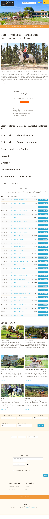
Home (7, 26)
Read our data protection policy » (20, 472)
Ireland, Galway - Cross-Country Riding (35, 369)
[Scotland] (36, 390)
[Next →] (46, 56)
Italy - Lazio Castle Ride (7, 369)
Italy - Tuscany (29, 340)
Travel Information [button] (10, 169)
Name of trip (5, 423)
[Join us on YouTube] (24, 446)
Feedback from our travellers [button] (15, 176)
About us (27, 486)
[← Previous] (3, 56)
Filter (21, 188)
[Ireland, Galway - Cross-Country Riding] (36, 361)
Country (20, 415)
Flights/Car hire (12, 490)
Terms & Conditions (13, 488)
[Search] (35, 3)
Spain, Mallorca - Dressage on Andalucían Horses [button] (24, 126)
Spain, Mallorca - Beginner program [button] (18, 142)
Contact (41, 26)
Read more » (3, 351)
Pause (46, 68)
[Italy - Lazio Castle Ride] (12, 361)
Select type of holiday (7, 415)
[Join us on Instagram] (26, 446)
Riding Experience (34, 26)
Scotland (27, 398)
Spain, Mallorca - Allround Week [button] (16, 135)
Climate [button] (4, 162)
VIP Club (27, 488)
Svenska (39, 3)
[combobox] (8, 418)
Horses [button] (4, 156)
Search (41, 425)
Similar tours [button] (7, 323)
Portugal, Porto (5, 398)
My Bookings (25, 26)
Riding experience (39, 415)
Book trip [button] (24, 102)
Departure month (22, 423)
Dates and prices (9, 183)
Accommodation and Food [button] (13, 149)
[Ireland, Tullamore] (12, 332)
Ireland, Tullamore (5, 340)
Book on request (43, 199)
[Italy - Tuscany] (36, 332)
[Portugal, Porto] (12, 390)
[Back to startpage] (7, 3)
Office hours (28, 490)
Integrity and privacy (24, 496)
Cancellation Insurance (16, 26)
